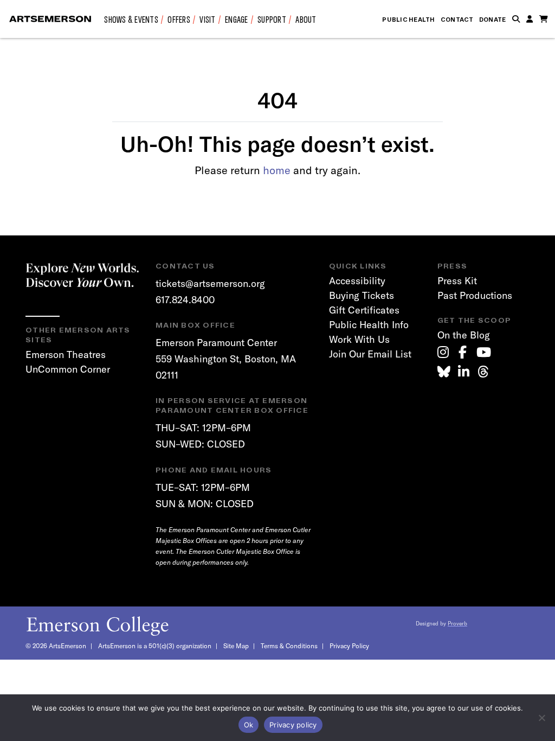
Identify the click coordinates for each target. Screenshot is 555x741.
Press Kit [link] (457, 280)
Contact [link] (457, 19)
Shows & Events (131, 19)
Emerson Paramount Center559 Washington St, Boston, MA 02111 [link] (226, 358)
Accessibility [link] (357, 280)
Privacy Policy (349, 646)
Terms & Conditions (289, 646)
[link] (443, 352)
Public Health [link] (408, 19)
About (305, 19)
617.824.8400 (185, 299)
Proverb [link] (457, 623)
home (277, 170)
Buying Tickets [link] (361, 295)
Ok (249, 724)
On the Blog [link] (463, 335)
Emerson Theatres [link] (65, 354)
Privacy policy (293, 724)
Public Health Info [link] (369, 324)
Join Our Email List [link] (370, 354)
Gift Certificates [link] (364, 310)
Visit (207, 19)
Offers (178, 19)
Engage (236, 19)
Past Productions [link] (474, 295)
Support (271, 19)
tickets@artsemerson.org (210, 283)
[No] (541, 717)
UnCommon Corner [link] (67, 369)
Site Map (236, 646)
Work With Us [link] (359, 339)
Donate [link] (492, 19)
